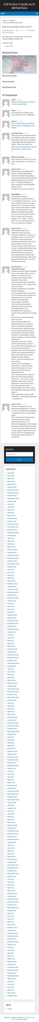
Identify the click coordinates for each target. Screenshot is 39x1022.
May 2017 (10, 777)
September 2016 (13, 800)
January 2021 (11, 652)
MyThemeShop (22, 1019)
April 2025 (10, 513)
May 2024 (10, 541)
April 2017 (10, 780)
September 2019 (13, 697)
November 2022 (13, 592)
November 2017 (12, 760)
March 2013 (11, 890)
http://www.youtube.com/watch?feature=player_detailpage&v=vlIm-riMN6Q (23, 126)
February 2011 (12, 962)
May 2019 (10, 709)
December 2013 (12, 865)
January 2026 (11, 487)
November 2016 (13, 794)
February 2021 (12, 649)
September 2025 (13, 498)
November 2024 (13, 527)
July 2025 (10, 504)
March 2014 (11, 856)
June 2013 (10, 882)
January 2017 (11, 788)
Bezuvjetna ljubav (9, 76)
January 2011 (11, 964)
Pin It (11, 46)
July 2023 (10, 569)
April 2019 (10, 711)
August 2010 (11, 979)
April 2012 (10, 922)
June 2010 (10, 984)
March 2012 (11, 925)
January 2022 (11, 618)
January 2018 (11, 754)
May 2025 (10, 510)
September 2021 (13, 629)
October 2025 (12, 496)
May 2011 (10, 953)
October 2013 (12, 871)
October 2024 (12, 530)
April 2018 (10, 746)
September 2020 (13, 663)
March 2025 (11, 515)
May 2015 (10, 817)
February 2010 (12, 996)
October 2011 (12, 939)
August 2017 (11, 768)
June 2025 (10, 507)
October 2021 (12, 626)
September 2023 (13, 564)
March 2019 (11, 714)
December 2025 (13, 490)
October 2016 (12, 797)
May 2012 (10, 919)
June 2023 (10, 572)
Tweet (6, 46)
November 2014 (13, 834)
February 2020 (12, 683)
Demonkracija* (8, 81)
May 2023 (10, 575)
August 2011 (11, 944)
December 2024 (13, 524)
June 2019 (10, 706)
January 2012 (11, 930)
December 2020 (13, 655)
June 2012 (10, 916)
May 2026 (10, 478)
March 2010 (11, 993)
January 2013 (11, 896)
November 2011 (12, 936)
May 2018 (10, 743)
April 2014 (10, 854)
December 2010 (13, 967)
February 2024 (12, 550)
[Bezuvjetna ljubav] (19, 64)
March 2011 (11, 959)
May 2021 (10, 640)
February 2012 (12, 927)
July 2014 (10, 845)
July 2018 (10, 737)
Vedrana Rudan (9, 30)
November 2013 (12, 868)
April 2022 (10, 612)
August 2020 (11, 666)
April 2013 (10, 888)
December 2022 (13, 589)
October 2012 (12, 905)
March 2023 (11, 581)
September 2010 (13, 976)
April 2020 (10, 677)
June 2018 (10, 740)
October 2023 (12, 561)
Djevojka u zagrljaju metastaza (13, 1017)
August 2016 (11, 802)
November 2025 (13, 493)
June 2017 (10, 774)
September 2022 (13, 598)
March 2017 (11, 783)
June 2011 (10, 950)
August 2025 (11, 501)
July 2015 (10, 811)
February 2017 (12, 785)
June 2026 (10, 476)
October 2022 (12, 595)
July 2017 (10, 771)
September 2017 (13, 765)
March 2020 (11, 680)
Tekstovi (32, 30)
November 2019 (13, 692)
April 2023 (10, 578)
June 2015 (10, 814)
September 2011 (13, 942)
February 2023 (12, 584)
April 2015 (10, 819)
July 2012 (10, 913)
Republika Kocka (9, 87)
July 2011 (10, 947)
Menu (3, 13)
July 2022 (10, 603)
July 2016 (10, 805)
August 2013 (11, 876)
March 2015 (11, 822)
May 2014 (10, 851)
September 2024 (13, 532)
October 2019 (12, 694)
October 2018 (12, 729)
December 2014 (13, 831)
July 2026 (10, 473)
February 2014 (12, 859)
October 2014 (12, 836)
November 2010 (13, 970)
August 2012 (11, 910)
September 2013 (13, 873)
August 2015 (11, 808)
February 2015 (12, 825)
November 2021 (12, 623)
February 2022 (12, 615)
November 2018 (13, 726)
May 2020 (10, 675)
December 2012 (12, 899)
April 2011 (10, 956)
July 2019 (10, 703)
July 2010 (10, 981)
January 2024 (11, 552)
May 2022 (10, 609)
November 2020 (13, 657)
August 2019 (11, 700)
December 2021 (12, 621)
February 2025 (12, 518)
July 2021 (10, 635)
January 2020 (11, 686)
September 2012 (13, 908)
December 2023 (13, 555)
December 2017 (12, 757)
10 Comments (9, 33)
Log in (9, 1009)
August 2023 (11, 567)
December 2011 (12, 933)
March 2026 (11, 484)
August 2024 (11, 535)
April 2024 (10, 544)
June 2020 (10, 672)
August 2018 (11, 734)
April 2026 (10, 481)
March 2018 (11, 748)
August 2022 (11, 601)
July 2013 (10, 879)
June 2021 (10, 638)
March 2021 (11, 646)
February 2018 (12, 751)
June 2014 (10, 848)
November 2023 (13, 558)
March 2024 (11, 547)
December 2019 (13, 689)
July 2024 (10, 538)
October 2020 (12, 660)
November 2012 (12, 902)
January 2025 (11, 521)
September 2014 (13, 839)
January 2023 (11, 586)
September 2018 (13, 731)
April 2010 (10, 990)
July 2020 (10, 669)
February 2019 (12, 717)
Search (19, 459)
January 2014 (11, 862)
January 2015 (11, 828)
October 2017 (12, 763)
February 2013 (12, 893)
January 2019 (11, 720)
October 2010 (12, 973)
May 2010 (10, 987)
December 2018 (13, 723)
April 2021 (10, 643)
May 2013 (10, 885)
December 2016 (13, 791)
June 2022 (10, 606)
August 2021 (11, 632)
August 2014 (11, 842)
